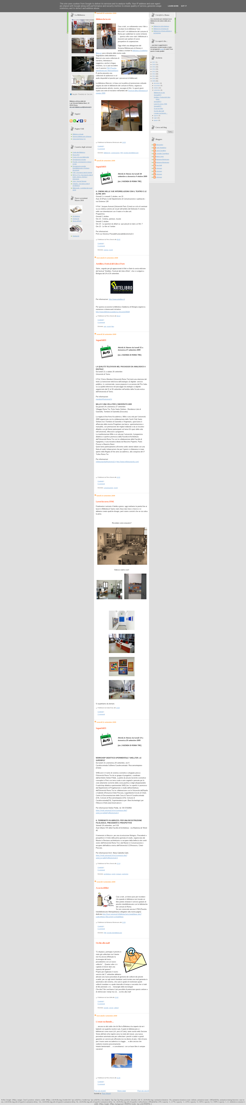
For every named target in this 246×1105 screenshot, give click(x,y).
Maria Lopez (160, 156)
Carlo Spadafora (161, 147)
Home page (121, 1091)
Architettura (76, 216)
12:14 (118, 863)
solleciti (116, 1008)
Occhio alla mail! (103, 943)
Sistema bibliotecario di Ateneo (82, 136)
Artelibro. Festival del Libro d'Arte (110, 264)
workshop (125, 874)
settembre (157, 90)
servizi (111, 1008)
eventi (111, 250)
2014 (153, 69)
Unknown (159, 168)
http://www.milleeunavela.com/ (127, 462)
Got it (184, 6)
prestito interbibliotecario (131, 153)
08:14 (118, 316)
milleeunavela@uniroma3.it (106, 462)
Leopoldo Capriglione (162, 153)
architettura (107, 874)
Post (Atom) (106, 1093)
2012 (153, 74)
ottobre (156, 88)
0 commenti (101, 149)
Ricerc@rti (76, 155)
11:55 (124, 922)
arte (105, 326)
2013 (153, 71)
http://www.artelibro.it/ (117, 299)
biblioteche (107, 153)
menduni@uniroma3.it (104, 399)
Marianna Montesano (162, 159)
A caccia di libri (102, 888)
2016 (153, 64)
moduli (162, 49)
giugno (156, 120)
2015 (153, 67)
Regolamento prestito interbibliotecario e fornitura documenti (81, 168)
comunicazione (108, 488)
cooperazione (115, 153)
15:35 (118, 1078)
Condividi (100, 146)
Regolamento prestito (79, 159)
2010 (153, 78)
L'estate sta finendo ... (104, 1021)
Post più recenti (100, 1091)
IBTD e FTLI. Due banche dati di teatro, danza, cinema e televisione (83, 177)
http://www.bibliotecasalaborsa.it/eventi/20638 (113, 312)
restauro (118, 874)
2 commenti (101, 714)
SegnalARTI (101, 166)
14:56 (118, 708)
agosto (156, 115)
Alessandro (159, 144)
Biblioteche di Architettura (161, 26)
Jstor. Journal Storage (79, 181)
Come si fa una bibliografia (81, 157)
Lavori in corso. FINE (105, 501)
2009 (153, 81)
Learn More (173, 6)
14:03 (124, 142)
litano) (116, 71)
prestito (106, 1008)
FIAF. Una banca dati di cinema (82, 172)
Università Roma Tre (79, 139)
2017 (153, 62)
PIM (121, 153)
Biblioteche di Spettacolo (160, 29)
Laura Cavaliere (161, 150)
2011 (153, 76)
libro (112, 326)
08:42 (118, 239)
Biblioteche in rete (103, 19)
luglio (155, 118)
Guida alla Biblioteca (79, 152)
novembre (157, 85)
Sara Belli (159, 165)
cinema (106, 250)
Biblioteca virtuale (78, 134)
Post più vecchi (143, 1091)
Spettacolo (76, 218)
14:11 (118, 477)
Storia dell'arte (77, 221)
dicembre (157, 83)
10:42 (116, 997)
